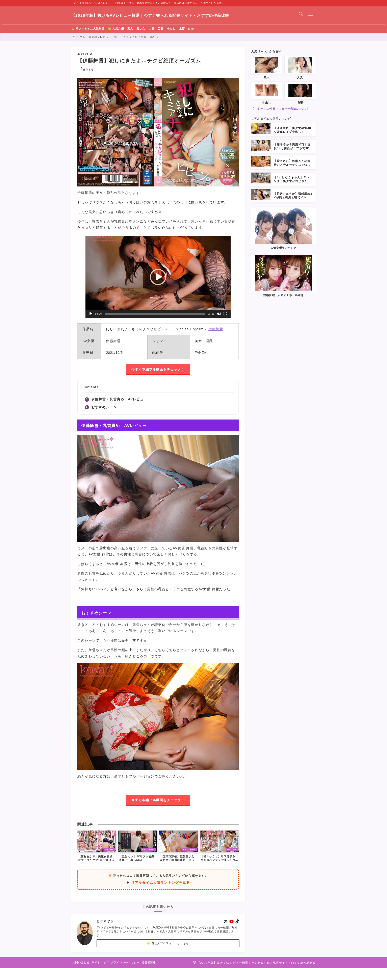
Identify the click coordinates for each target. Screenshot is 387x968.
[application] (158, 277)
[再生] (91, 314)
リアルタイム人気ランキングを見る (160, 883)
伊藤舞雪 (215, 329)
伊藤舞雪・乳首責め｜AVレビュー (119, 399)
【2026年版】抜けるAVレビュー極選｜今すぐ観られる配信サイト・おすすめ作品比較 (150, 15)
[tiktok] (237, 921)
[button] (158, 277)
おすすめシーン (104, 407)
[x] (226, 921)
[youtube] (231, 921)
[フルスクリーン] (225, 314)
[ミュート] (219, 314)
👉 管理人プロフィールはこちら (168, 943)
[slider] (155, 314)
